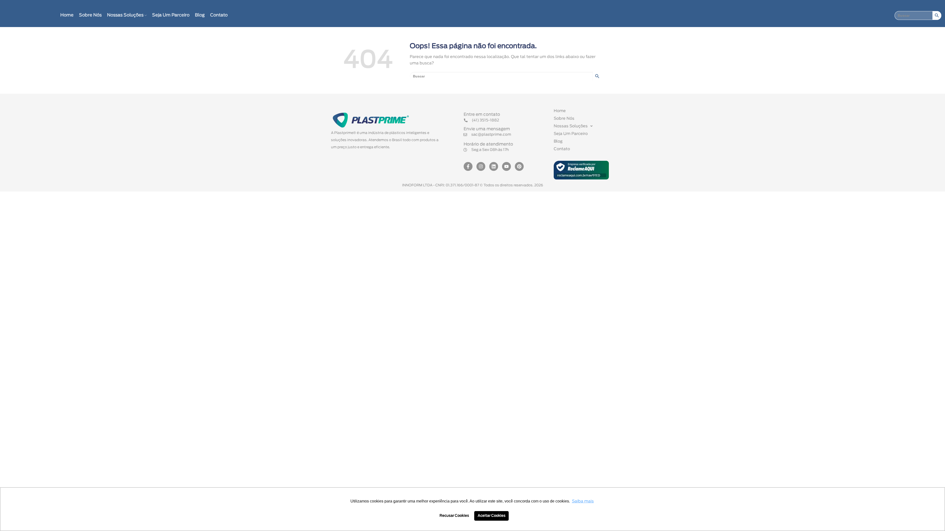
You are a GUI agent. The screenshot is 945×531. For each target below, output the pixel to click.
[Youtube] (506, 166)
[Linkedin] (493, 166)
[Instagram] (480, 166)
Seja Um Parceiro (170, 15)
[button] (486, 150)
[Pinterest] (519, 166)
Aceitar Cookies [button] (491, 515)
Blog (200, 15)
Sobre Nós (90, 15)
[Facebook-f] (468, 166)
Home (67, 15)
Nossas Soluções (125, 15)
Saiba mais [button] (583, 501)
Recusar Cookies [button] (454, 515)
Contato (219, 15)
